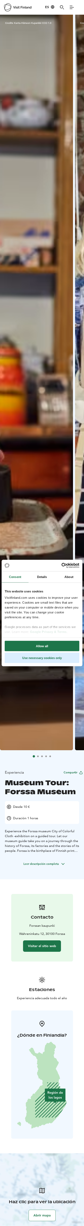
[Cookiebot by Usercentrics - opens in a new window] (61, 565)
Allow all (42, 646)
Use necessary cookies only (42, 658)
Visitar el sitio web (42, 946)
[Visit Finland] (17, 7)
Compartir (70, 772)
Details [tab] (42, 576)
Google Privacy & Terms (48, 632)
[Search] (62, 7)
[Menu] (72, 7)
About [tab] (68, 576)
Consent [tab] (15, 576)
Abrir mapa (42, 1215)
